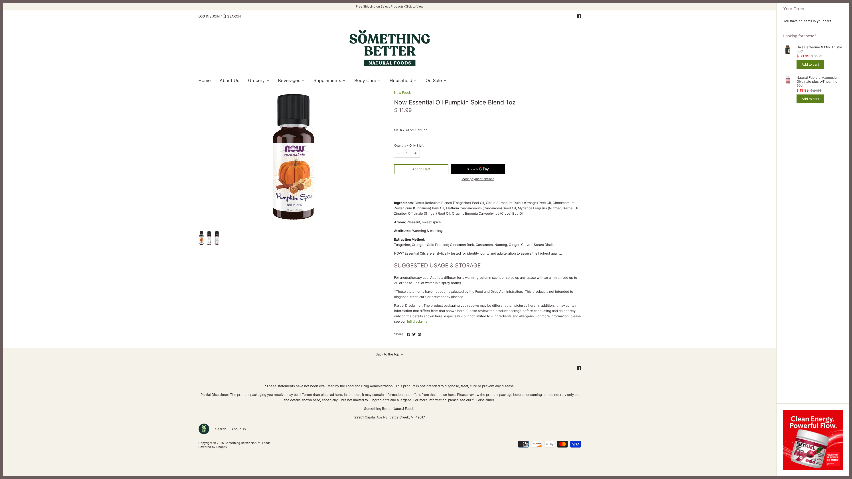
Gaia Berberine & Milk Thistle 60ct (819, 49)
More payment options (478, 179)
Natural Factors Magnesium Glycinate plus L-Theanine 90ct (818, 82)
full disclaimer (418, 321)
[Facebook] (579, 16)
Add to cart (810, 64)
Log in (203, 16)
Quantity (409, 145)
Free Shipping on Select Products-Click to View (389, 6)
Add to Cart (421, 169)
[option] (201, 238)
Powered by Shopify (212, 447)
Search (220, 429)
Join (216, 16)
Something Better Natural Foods (247, 443)
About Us (238, 429)
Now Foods (403, 92)
